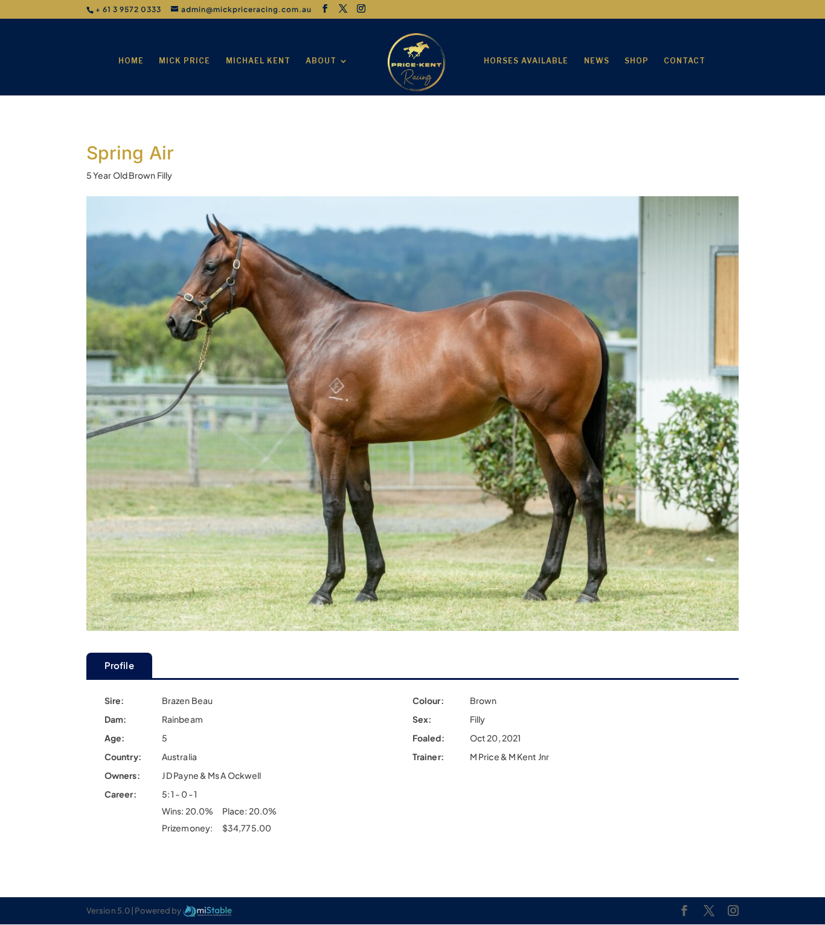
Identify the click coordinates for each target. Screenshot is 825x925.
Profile (119, 665)
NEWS (596, 61)
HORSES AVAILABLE (526, 61)
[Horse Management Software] (207, 910)
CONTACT (684, 61)
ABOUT (321, 61)
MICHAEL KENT (258, 61)
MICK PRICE (184, 61)
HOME (131, 61)
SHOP (636, 61)
